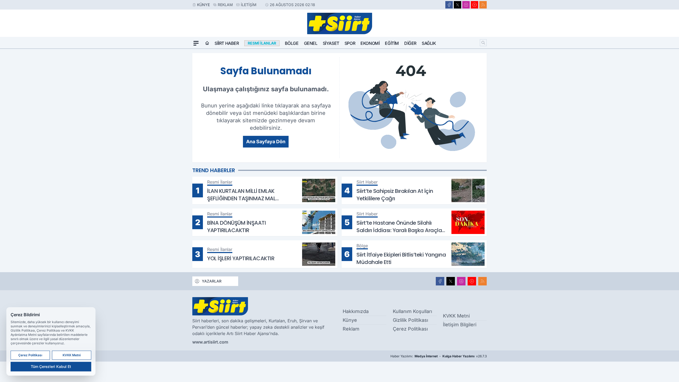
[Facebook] (449, 4)
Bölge (292, 43)
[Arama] (483, 42)
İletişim (248, 4)
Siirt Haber (227, 43)
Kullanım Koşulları (412, 311)
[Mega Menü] (196, 43)
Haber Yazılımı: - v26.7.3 (438, 356)
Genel (310, 43)
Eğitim (392, 43)
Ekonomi (370, 43)
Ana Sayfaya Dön (265, 141)
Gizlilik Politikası (410, 320)
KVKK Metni (456, 316)
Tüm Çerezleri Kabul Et (51, 366)
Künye (203, 4)
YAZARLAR (211, 281)
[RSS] (483, 4)
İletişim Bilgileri (459, 324)
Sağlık (429, 43)
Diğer (410, 43)
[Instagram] (466, 4)
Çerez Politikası (410, 329)
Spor (350, 43)
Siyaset (331, 43)
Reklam (225, 4)
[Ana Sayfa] (207, 43)
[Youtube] (474, 4)
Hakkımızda (356, 311)
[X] (457, 4)
